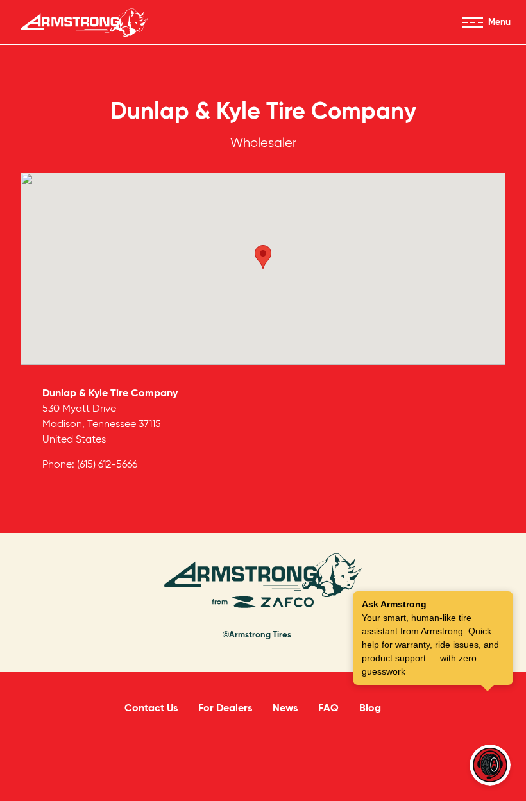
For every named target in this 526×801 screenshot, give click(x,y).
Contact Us (151, 707)
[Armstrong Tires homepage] (84, 22)
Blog (370, 707)
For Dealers (225, 707)
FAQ (328, 707)
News (285, 707)
